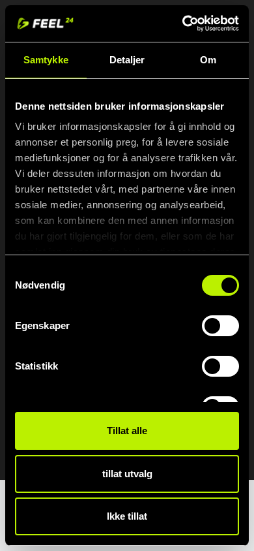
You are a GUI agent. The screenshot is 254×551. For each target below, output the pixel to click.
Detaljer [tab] (127, 59)
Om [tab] (208, 59)
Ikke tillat (127, 516)
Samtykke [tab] (45, 59)
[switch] (220, 325)
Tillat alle (127, 430)
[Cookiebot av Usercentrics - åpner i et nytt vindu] (182, 23)
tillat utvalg (127, 473)
